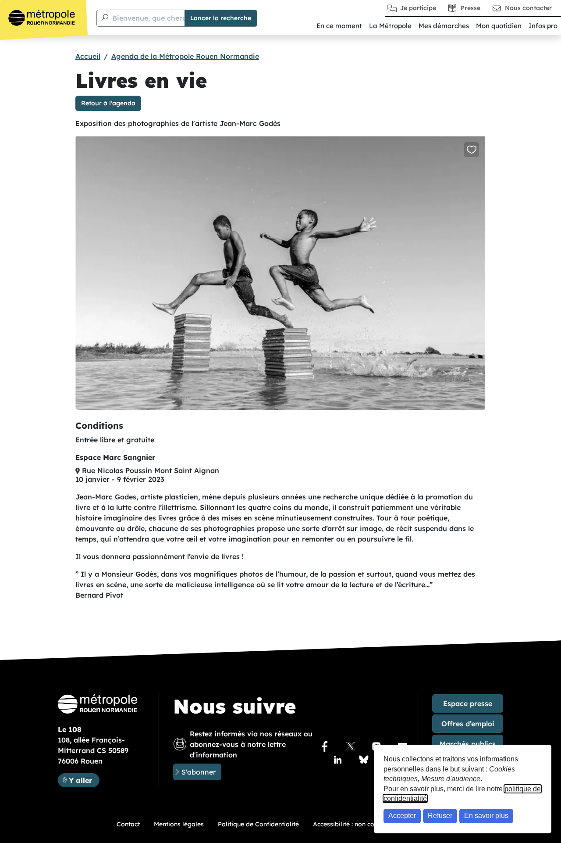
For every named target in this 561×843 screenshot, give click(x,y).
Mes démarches (444, 26)
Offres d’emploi (467, 723)
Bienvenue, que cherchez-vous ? (167, 18)
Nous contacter (528, 8)
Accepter (402, 815)
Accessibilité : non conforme (354, 824)
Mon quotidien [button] (499, 26)
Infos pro (543, 26)
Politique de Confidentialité (258, 824)
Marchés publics (468, 743)
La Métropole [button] (390, 26)
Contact (128, 824)
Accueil (87, 56)
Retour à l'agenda (108, 103)
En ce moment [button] (339, 26)
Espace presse (467, 703)
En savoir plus (486, 815)
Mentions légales (179, 824)
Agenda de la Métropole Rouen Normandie (185, 56)
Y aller (83, 780)
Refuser (440, 815)
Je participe (418, 8)
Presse (470, 8)
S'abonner (198, 772)
